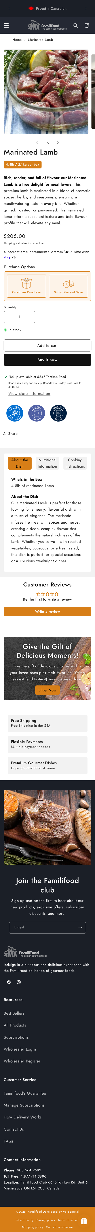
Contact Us (14, 1129)
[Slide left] (37, 142)
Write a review (47, 611)
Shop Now (47, 690)
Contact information (59, 1227)
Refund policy (24, 1220)
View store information (29, 393)
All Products (15, 1025)
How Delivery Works (23, 1117)
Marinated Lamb (40, 39)
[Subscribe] (80, 928)
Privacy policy (45, 1220)
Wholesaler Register (22, 1061)
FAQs (8, 1141)
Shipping (9, 243)
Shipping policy (32, 1227)
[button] (6, 25)
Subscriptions (16, 1037)
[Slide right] (58, 142)
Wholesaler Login (20, 1049)
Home (17, 39)
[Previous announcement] (8, 8)
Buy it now (47, 359)
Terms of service (69, 1220)
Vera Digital (71, 1212)
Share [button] (12, 433)
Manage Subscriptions (24, 1105)
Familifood (35, 1212)
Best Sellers (14, 1013)
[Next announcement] (86, 8)
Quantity (10, 307)
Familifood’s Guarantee (25, 1093)
